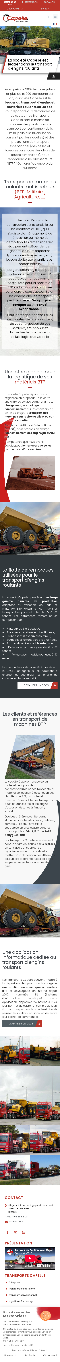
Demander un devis (36, 685)
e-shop (45, 8)
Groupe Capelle (15, 8)
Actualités (50, 2)
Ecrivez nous (16, 1221)
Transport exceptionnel (22, 1288)
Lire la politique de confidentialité (18, 1345)
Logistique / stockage (21, 1301)
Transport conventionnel (23, 1295)
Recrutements (30, 2)
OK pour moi (50, 1355)
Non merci (9, 1355)
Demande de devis (10, 3)
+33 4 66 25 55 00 (17, 1216)
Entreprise (14, 1282)
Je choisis (30, 1355)
